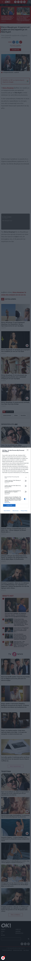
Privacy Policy (24, 510)
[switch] (25, 481)
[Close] (28, 450)
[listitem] (15, 477)
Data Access (15, 510)
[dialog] (15, 481)
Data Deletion (7, 510)
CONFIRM (9, 505)
